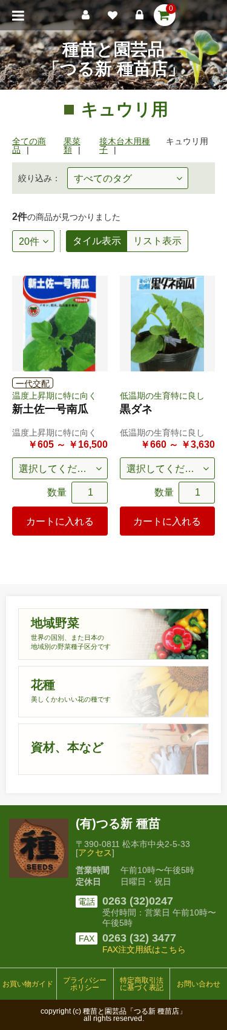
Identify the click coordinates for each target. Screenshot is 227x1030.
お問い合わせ (198, 984)
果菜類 (72, 145)
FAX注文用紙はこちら (144, 949)
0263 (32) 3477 (139, 937)
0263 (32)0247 (137, 900)
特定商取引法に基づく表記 (141, 984)
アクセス (95, 852)
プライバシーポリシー (85, 984)
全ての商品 (29, 145)
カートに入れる (60, 521)
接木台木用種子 (124, 145)
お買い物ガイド (27, 984)
